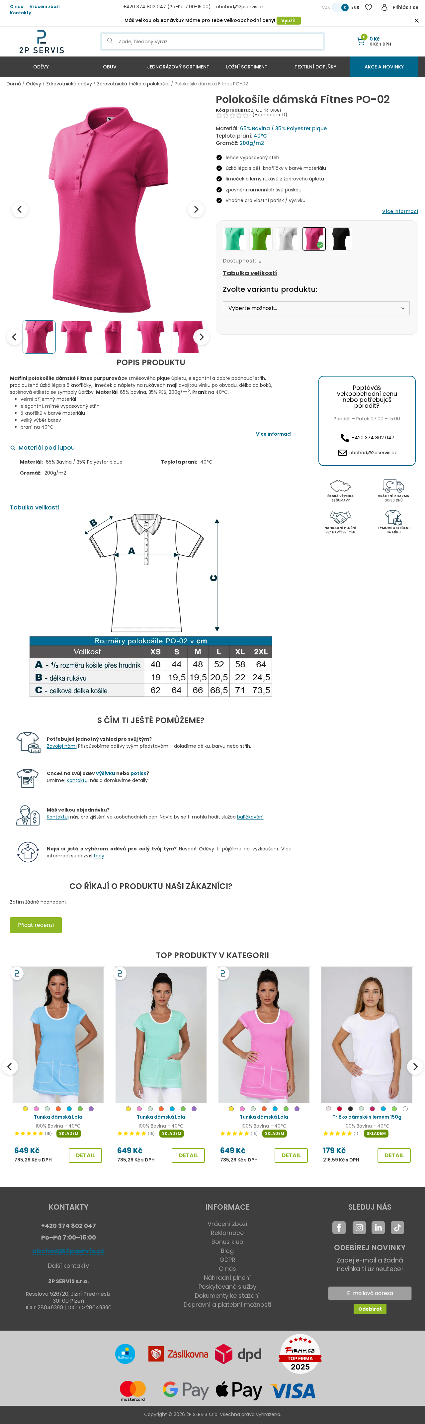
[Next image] (196, 209)
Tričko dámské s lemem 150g (366, 1117)
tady (99, 855)
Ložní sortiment (247, 66)
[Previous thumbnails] (15, 337)
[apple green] (394, 1110)
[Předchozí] (10, 1067)
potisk (138, 773)
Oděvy (41, 66)
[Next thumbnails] (201, 337)
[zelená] (80, 1110)
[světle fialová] (328, 1110)
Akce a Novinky (384, 66)
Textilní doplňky (315, 66)
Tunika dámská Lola (58, 1117)
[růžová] (36, 1110)
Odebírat (370, 1309)
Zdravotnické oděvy (69, 83)
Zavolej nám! (62, 746)
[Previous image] (20, 209)
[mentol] (47, 1110)
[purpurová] (372, 1110)
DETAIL (85, 1155)
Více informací (400, 211)
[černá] (350, 1110)
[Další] (415, 1067)
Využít (288, 20)
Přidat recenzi (36, 925)
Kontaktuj (78, 780)
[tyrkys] (69, 1110)
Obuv (110, 66)
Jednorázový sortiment (178, 66)
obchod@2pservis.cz (68, 1251)
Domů (14, 83)
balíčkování (250, 817)
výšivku (105, 773)
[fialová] (91, 1110)
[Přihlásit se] (384, 7)
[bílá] (405, 1110)
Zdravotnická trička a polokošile (133, 83)
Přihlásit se (405, 7)
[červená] (339, 1110)
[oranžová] (58, 1110)
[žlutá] (25, 1110)
